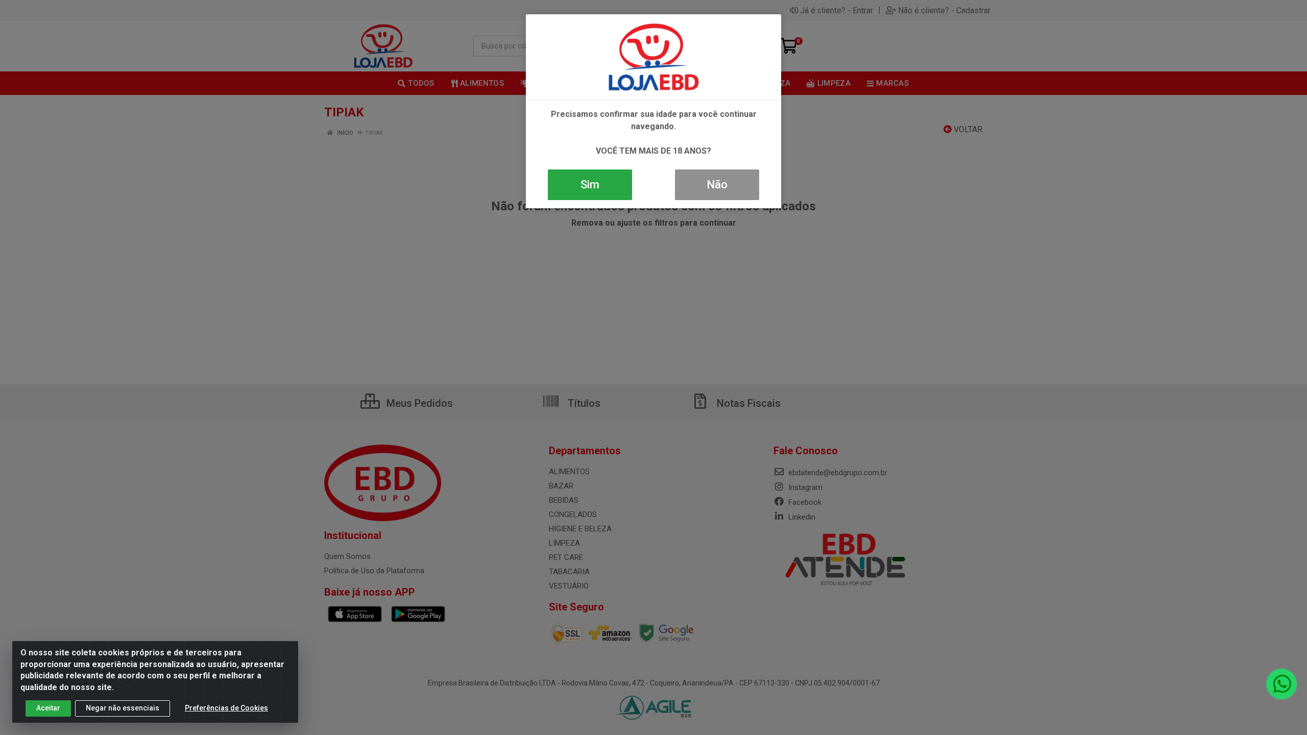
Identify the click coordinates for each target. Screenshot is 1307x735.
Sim (589, 184)
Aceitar (48, 708)
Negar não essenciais (122, 708)
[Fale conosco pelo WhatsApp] (1281, 684)
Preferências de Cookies (226, 708)
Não (717, 184)
